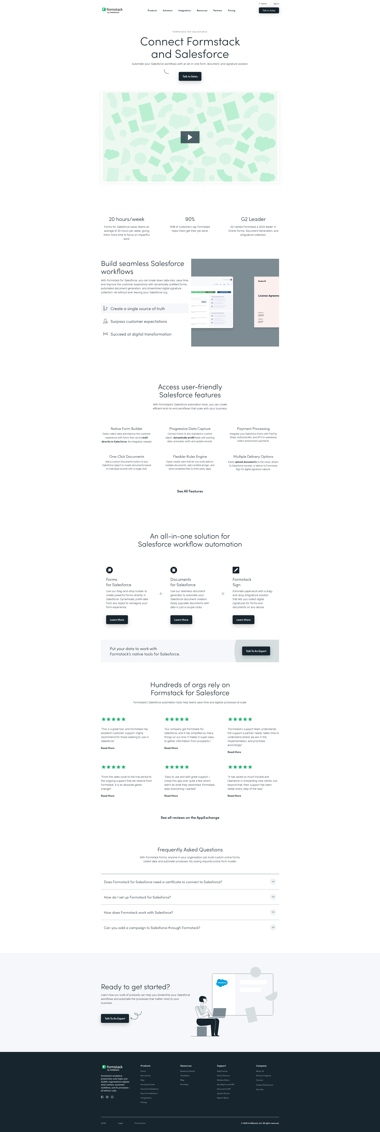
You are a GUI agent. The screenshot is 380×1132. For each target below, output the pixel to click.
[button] (152, 10)
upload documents (246, 462)
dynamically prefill (183, 437)
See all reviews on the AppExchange (190, 817)
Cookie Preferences (264, 1084)
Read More (107, 748)
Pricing (231, 10)
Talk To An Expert (256, 651)
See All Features (190, 490)
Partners (217, 10)
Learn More (117, 619)
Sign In (276, 3)
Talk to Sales (269, 10)
